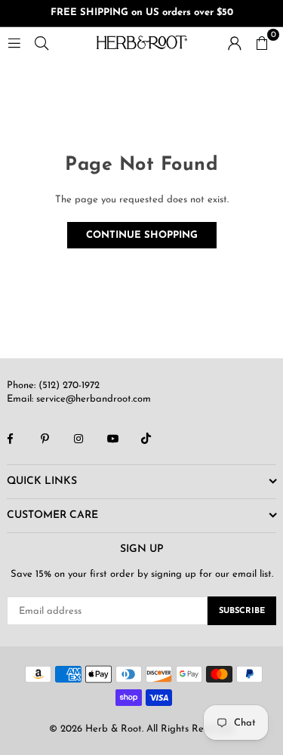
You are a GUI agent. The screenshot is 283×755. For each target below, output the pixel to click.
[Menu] (14, 42)
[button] (261, 42)
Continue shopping (142, 235)
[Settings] (234, 42)
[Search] (41, 42)
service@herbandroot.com (92, 399)
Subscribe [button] (242, 611)
